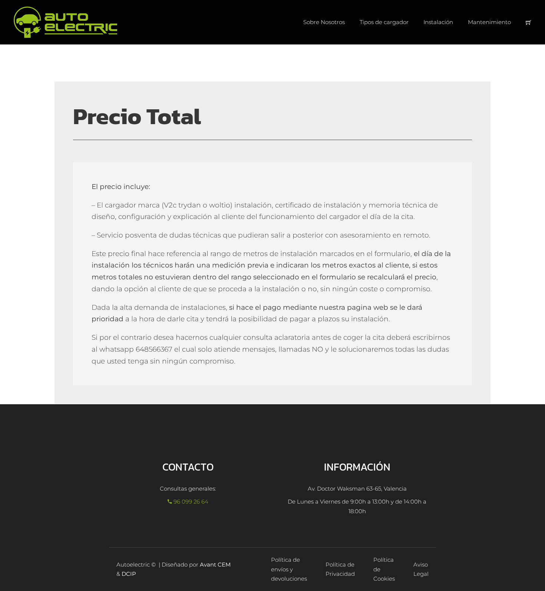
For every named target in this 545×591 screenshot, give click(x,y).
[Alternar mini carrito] (528, 22)
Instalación (438, 22)
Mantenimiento (489, 22)
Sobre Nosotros (324, 22)
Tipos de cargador (384, 22)
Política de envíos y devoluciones (289, 569)
